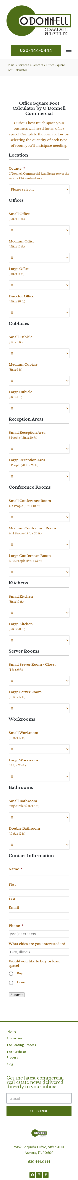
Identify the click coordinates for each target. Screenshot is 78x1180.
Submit (16, 995)
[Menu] (69, 50)
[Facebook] (32, 1175)
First (12, 884)
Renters (37, 65)
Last (12, 899)
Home (10, 65)
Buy (20, 973)
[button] (36, 50)
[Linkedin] (46, 1175)
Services (23, 65)
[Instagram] (39, 1175)
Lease (21, 982)
